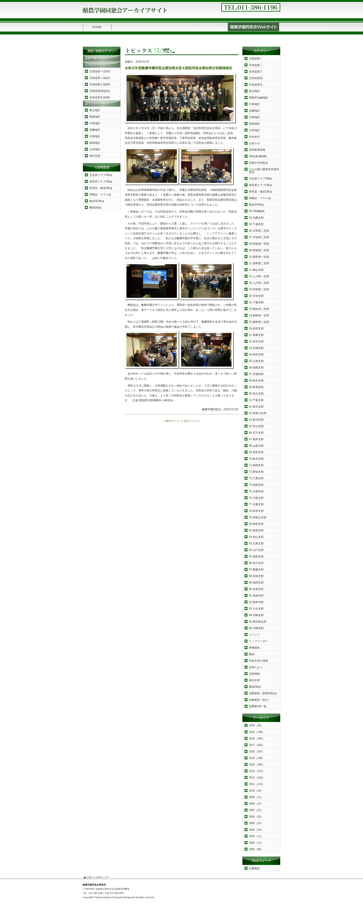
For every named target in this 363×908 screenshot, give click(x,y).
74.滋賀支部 (256, 484)
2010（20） (256, 790)
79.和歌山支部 (257, 517)
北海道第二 (256, 65)
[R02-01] (152, 184)
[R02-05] (206, 299)
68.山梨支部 (256, 445)
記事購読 (254, 868)
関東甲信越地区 (258, 97)
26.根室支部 (256, 328)
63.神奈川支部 (257, 413)
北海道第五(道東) (99, 97)
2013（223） (257, 771)
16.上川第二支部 (259, 282)
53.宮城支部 (256, 348)
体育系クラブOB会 (100, 181)
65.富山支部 (256, 426)
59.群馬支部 (256, 387)
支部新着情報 (257, 149)
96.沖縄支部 (256, 628)
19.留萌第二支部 (259, 289)
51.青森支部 (256, 335)
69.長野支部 (256, 452)
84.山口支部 (256, 550)
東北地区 (94, 110)
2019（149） (257, 732)
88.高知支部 (256, 576)
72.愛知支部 (256, 471)
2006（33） (256, 816)
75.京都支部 (256, 491)
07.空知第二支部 (259, 237)
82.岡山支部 (256, 536)
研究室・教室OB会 (100, 188)
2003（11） (256, 836)
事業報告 (254, 647)
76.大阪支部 (256, 497)
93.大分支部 (256, 608)
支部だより (256, 667)
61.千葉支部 (256, 400)
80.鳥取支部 (256, 523)
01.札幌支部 (256, 217)
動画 (251, 654)
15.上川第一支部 (259, 276)
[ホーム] (97, 30)
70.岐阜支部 (256, 458)
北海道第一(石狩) (99, 71)
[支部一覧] (101, 60)
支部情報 (254, 673)
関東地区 (94, 116)
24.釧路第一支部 (259, 315)
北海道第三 (256, 71)
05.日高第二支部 (259, 230)
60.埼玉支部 (256, 393)
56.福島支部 (256, 367)
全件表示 (254, 136)
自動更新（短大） (260, 699)
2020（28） (256, 725)
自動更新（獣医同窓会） (264, 693)
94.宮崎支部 (256, 615)
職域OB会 (95, 207)
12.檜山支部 (256, 269)
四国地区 (94, 142)
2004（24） (256, 829)
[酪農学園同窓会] (125, 14)
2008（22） (256, 803)
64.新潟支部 (256, 419)
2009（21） (256, 797)
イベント (254, 634)
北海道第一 (256, 58)
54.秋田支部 (256, 354)
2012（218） (257, 777)
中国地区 (94, 136)
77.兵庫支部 (256, 504)
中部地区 (94, 123)
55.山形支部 (256, 361)
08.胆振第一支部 (259, 243)
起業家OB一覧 (258, 706)
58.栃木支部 (256, 380)
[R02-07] (206, 368)
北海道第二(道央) (99, 77)
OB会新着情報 (258, 156)
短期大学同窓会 (258, 162)
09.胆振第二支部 (259, 250)
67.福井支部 (256, 439)
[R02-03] (152, 299)
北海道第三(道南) (99, 84)
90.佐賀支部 (256, 589)
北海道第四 (256, 78)
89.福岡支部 (256, 582)
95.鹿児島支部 (257, 621)
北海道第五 (256, 84)
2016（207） (257, 751)
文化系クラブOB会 (100, 175)
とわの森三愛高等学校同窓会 (264, 171)
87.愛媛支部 (256, 569)
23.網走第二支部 (259, 308)
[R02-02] (206, 184)
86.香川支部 (256, 563)
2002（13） (256, 842)
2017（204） (257, 745)
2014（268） (257, 764)
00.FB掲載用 (256, 211)
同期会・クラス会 (100, 194)
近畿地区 (94, 129)
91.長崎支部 (256, 595)
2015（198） (257, 758)
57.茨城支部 (256, 374)
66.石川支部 (256, 432)
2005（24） (256, 823)
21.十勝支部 (256, 302)
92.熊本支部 (256, 602)
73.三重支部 (256, 478)
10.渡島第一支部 (259, 256)
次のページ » (192, 420)
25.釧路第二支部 (259, 321)
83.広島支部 (256, 543)
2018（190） (257, 738)
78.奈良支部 (256, 510)
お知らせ (254, 143)
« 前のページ (172, 420)
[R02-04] (180, 122)
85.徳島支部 (256, 556)
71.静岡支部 (256, 465)
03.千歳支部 (256, 224)
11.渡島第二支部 (259, 263)
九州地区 (94, 149)
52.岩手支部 (256, 341)
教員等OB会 (96, 201)
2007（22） (256, 810)
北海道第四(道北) (99, 90)
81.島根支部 (256, 530)
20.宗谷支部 (256, 295)
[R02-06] (152, 368)
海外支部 (94, 155)
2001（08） (256, 849)
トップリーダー (258, 641)
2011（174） (257, 784)
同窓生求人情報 (258, 660)
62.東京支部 (256, 406)
